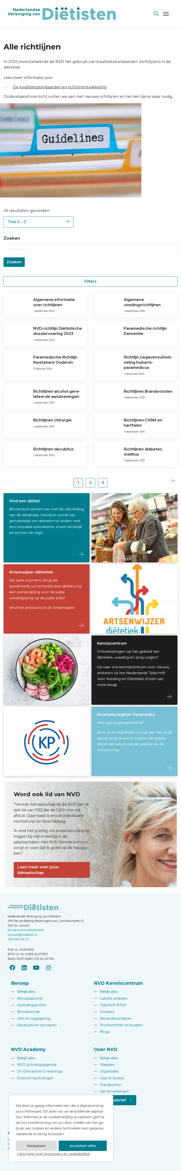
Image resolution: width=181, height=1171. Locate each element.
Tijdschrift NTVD (110, 1005)
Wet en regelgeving (30, 1018)
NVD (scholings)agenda (33, 1065)
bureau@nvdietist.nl (22, 934)
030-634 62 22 (18, 939)
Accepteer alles (83, 1146)
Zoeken (14, 262)
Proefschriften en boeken (118, 1025)
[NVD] (62, 13)
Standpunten (108, 1085)
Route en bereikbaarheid (26, 930)
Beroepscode (25, 1012)
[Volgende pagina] (172, 481)
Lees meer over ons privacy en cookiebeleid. (53, 1154)
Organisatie (106, 1071)
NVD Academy (28, 1049)
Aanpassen (36, 1146)
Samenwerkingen (111, 1091)
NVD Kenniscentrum (118, 983)
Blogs (102, 1032)
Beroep (20, 983)
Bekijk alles (23, 992)
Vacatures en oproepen (34, 1025)
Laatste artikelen (111, 998)
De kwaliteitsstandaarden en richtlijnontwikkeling (60, 87)
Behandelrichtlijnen (113, 1018)
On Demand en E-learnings (36, 1071)
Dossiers (104, 1012)
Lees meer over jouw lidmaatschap (38, 870)
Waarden (104, 1065)
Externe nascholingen (32, 1078)
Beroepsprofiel (26, 998)
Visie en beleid (109, 1078)
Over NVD (105, 1049)
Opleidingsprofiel (28, 1005)
